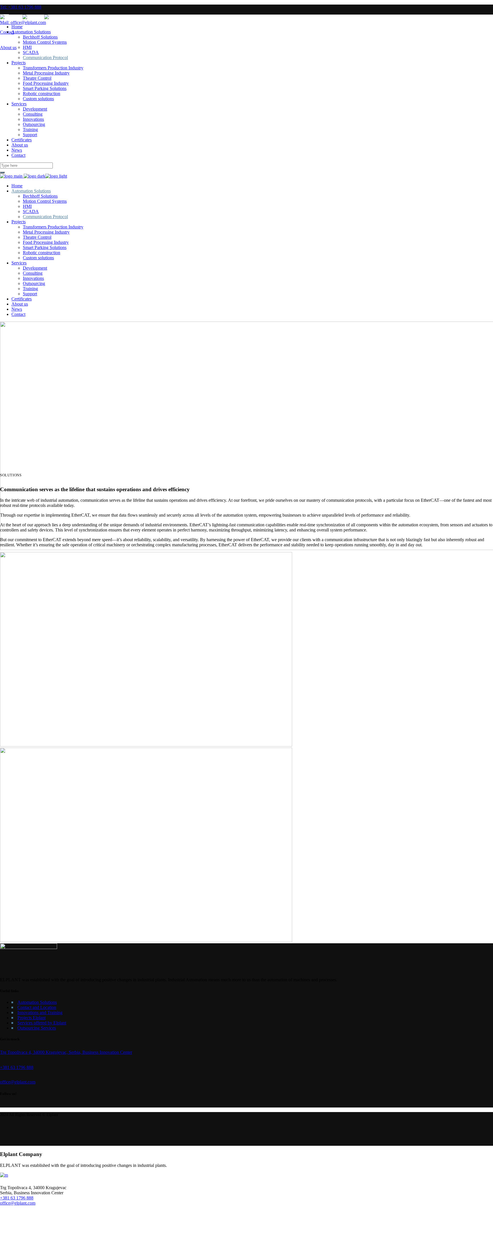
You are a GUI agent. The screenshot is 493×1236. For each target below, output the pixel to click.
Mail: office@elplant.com (23, 22)
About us (8, 47)
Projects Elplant (31, 1017)
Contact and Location (36, 1007)
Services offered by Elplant (41, 1022)
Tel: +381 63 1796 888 (20, 7)
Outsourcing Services (36, 1028)
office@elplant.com (17, 1203)
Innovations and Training (39, 1012)
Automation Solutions (37, 1002)
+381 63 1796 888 (16, 1197)
